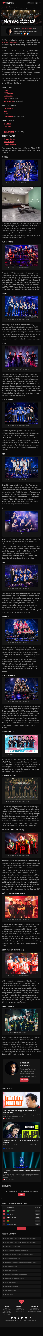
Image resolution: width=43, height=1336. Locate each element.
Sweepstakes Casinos (34, 1311)
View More (24, 1080)
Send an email (20, 1309)
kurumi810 (12, 1217)
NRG (5, 111)
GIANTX (6, 99)
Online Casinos (34, 1309)
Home (3, 7)
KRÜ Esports (8, 117)
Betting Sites (34, 1308)
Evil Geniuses (8, 108)
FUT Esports (8, 93)
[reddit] (25, 34)
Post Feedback (20, 1311)
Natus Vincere (9, 101)
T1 (5, 129)
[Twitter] (12, 1318)
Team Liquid (8, 96)
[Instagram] (15, 1318)
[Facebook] (30, 1318)
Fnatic (6, 90)
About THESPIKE (6, 1312)
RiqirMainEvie (13, 1211)
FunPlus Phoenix (10, 144)
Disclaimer (7, 1314)
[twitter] (22, 34)
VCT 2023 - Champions (10, 42)
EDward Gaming (9, 139)
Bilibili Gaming (9, 142)
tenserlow (12, 1224)
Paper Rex (7, 124)
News (17, 7)
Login (21, 1194)
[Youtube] (26, 1318)
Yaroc (11, 1214)
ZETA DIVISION (9, 132)
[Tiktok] (18, 1318)
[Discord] (22, 1318)
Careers (6, 1308)
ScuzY (11, 1221)
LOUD (6, 114)
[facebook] (28, 34)
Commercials (20, 1308)
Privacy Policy (6, 1309)
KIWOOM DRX (9, 126)
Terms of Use (6, 1311)
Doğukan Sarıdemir (26, 28)
